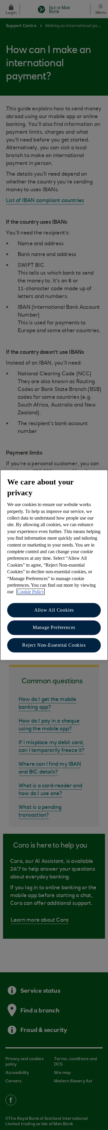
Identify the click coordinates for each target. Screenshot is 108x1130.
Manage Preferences (54, 627)
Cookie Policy (30, 592)
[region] (54, 565)
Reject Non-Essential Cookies (54, 645)
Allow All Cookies (54, 610)
